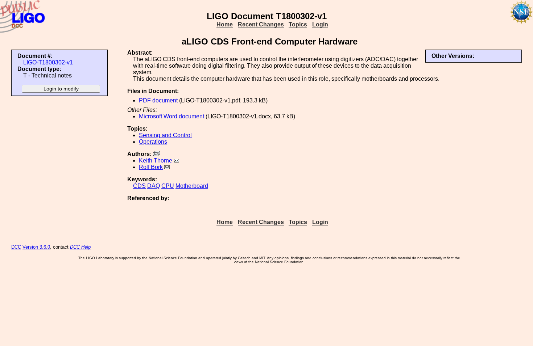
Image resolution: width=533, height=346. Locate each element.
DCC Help (80, 247)
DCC (16, 247)
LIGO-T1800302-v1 (48, 62)
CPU (167, 186)
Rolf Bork (151, 167)
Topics (298, 24)
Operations (153, 142)
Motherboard (191, 186)
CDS (139, 186)
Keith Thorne (155, 160)
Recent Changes (261, 24)
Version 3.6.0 (36, 247)
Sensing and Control (165, 135)
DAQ (153, 186)
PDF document (158, 100)
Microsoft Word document (171, 116)
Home (224, 24)
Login (320, 24)
